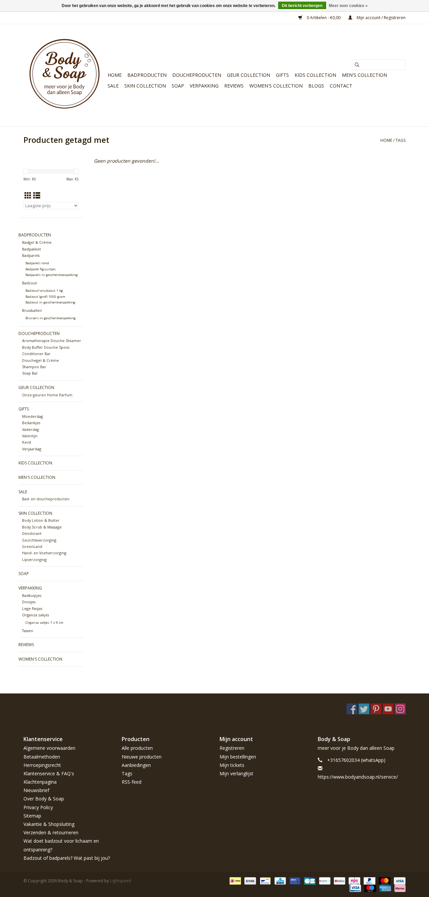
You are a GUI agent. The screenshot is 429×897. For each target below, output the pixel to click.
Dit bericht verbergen (302, 5)
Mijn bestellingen (238, 756)
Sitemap (32, 815)
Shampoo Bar (34, 366)
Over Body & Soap (43, 798)
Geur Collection (248, 75)
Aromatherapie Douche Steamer (51, 340)
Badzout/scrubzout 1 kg (44, 290)
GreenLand (32, 546)
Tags (400, 140)
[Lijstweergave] (36, 195)
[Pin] (294, 880)
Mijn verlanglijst (236, 773)
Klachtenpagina (40, 782)
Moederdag (32, 416)
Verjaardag (31, 448)
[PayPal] (368, 880)
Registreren (232, 748)
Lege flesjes (32, 608)
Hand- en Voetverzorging (44, 552)
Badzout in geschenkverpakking (50, 302)
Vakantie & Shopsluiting (48, 824)
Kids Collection (315, 75)
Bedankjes (31, 422)
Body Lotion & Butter (41, 520)
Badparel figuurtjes (40, 269)
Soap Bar (30, 373)
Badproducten (147, 75)
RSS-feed (131, 782)
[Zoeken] (357, 64)
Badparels (31, 255)
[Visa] (398, 880)
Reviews (234, 85)
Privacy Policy (38, 807)
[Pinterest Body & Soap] (376, 709)
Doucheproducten (196, 75)
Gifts (282, 75)
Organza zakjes (35, 614)
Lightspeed (120, 881)
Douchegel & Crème (40, 360)
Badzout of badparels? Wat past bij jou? (66, 858)
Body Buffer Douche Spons (45, 347)
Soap (178, 85)
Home (115, 75)
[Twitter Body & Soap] (364, 709)
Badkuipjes (31, 595)
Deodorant (32, 533)
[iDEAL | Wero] (234, 880)
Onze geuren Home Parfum (47, 394)
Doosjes (29, 601)
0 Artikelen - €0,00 (324, 17)
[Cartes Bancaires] (309, 880)
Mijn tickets (232, 765)
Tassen (27, 630)
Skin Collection (145, 85)
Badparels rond (37, 263)
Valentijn (30, 435)
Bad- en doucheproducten (45, 498)
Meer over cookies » (348, 5)
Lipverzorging (34, 559)
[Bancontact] (264, 880)
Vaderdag (30, 429)
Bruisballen (32, 310)
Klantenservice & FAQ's (48, 773)
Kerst (26, 442)
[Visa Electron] (354, 888)
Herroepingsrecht (42, 765)
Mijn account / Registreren (381, 17)
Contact (341, 85)
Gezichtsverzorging (39, 540)
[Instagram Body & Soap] (400, 709)
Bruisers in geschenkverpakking (50, 318)
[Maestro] (369, 888)
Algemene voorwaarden (49, 748)
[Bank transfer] (249, 880)
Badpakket (31, 248)
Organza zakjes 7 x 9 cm (44, 622)
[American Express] (384, 888)
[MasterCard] (383, 880)
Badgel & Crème (37, 242)
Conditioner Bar (36, 353)
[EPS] (353, 880)
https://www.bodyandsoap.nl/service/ (358, 777)
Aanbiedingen (136, 765)
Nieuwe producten (142, 756)
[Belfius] (338, 880)
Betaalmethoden (41, 756)
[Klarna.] (399, 888)
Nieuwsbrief (36, 790)
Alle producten (137, 748)
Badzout (29, 282)
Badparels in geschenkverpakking (51, 275)
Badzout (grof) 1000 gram (45, 296)
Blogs (316, 85)
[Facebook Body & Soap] (352, 709)
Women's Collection (276, 85)
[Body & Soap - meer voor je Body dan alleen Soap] (64, 75)
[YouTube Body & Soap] (388, 709)
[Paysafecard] (324, 880)
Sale (113, 85)
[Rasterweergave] (28, 195)
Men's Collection (364, 75)
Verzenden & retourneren (50, 832)
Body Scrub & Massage (42, 526)
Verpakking (204, 85)
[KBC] (279, 880)
